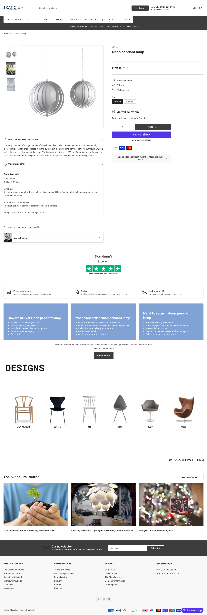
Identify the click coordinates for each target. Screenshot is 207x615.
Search (142, 8)
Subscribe (155, 548)
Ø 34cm (117, 101)
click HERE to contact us (167, 573)
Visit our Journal (189, 477)
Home (6, 33)
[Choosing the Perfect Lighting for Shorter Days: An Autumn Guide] (103, 504)
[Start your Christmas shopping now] (171, 504)
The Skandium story (114, 577)
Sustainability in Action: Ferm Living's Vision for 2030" (29, 530)
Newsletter (9, 588)
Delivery (58, 581)
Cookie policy (111, 584)
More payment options (141, 140)
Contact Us (110, 569)
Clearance (8, 584)
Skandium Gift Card (13, 577)
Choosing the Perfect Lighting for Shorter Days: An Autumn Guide (102, 530)
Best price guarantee (64, 573)
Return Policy (103, 355)
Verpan (115, 47)
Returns (57, 584)
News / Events (112, 573)
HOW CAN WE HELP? (166, 569)
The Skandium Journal (14, 569)
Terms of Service (62, 569)
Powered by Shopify (27, 610)
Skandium (14, 610)
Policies (58, 588)
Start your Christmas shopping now (155, 530)
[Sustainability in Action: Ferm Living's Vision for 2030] (36, 504)
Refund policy (60, 577)
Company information (115, 581)
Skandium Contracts (13, 573)
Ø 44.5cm (130, 101)
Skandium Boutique (13, 581)
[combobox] (93, 8)
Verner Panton (20, 238)
